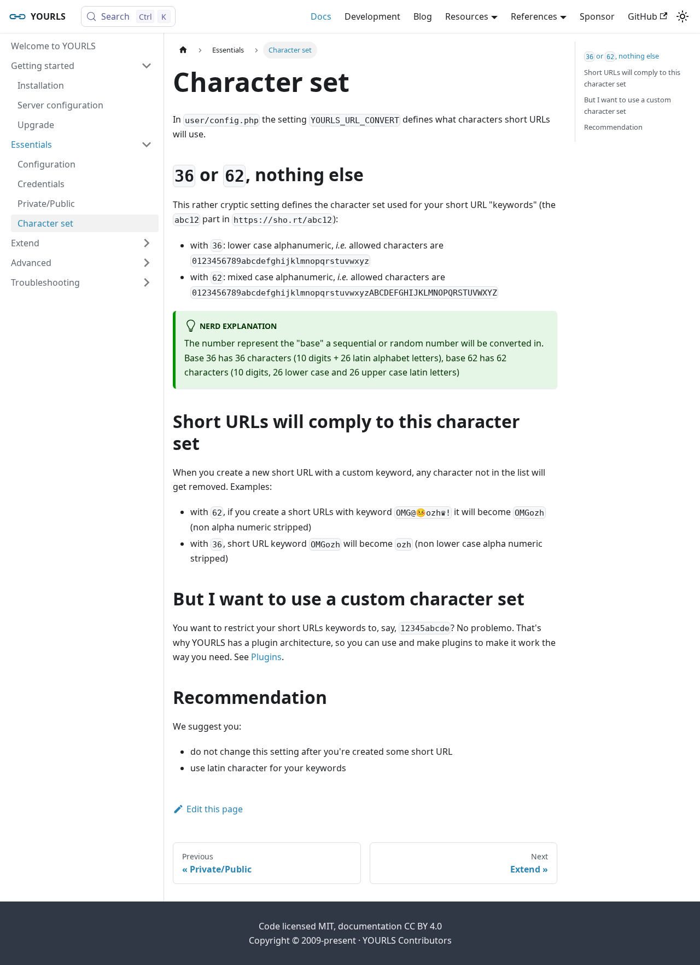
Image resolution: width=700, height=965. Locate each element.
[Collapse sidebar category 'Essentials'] (147, 144)
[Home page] (183, 50)
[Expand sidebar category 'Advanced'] (147, 262)
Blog (422, 16)
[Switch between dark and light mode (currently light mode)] (682, 16)
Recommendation (613, 127)
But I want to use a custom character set (627, 105)
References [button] (534, 16)
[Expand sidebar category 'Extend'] (147, 243)
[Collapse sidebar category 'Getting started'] (147, 65)
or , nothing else (623, 56)
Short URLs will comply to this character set (632, 78)
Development (372, 16)
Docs (321, 16)
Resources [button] (466, 16)
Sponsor (597, 16)
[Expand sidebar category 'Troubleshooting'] (147, 282)
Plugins (266, 657)
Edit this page (214, 809)
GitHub (642, 16)
